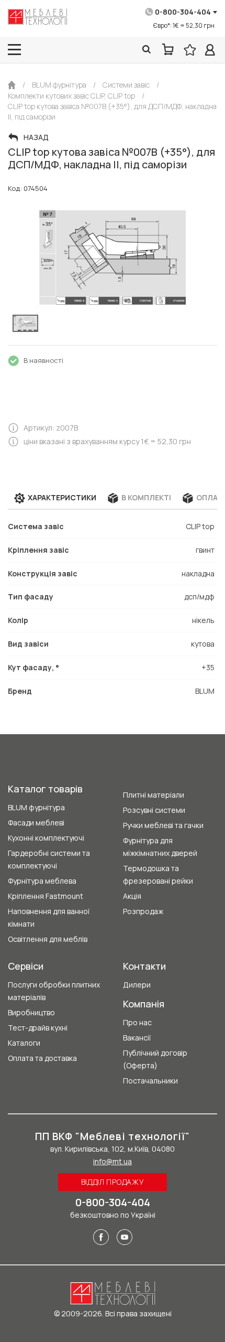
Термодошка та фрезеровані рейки (158, 874)
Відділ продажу (112, 1182)
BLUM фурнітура (36, 807)
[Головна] (12, 85)
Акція (132, 896)
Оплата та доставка (42, 1058)
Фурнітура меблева (42, 881)
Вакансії (137, 1038)
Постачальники (150, 1081)
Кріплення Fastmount (45, 896)
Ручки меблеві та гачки (163, 825)
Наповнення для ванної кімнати (48, 917)
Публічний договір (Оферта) (155, 1059)
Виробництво (31, 1012)
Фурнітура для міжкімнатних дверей (160, 846)
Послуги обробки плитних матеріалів (54, 991)
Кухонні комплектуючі (46, 838)
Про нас (137, 1022)
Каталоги (24, 1043)
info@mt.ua (112, 1161)
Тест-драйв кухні (38, 1028)
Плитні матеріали (153, 795)
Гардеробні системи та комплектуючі (49, 859)
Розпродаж (143, 911)
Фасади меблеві (36, 823)
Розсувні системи (154, 810)
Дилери (137, 985)
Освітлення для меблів (47, 939)
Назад (36, 137)
